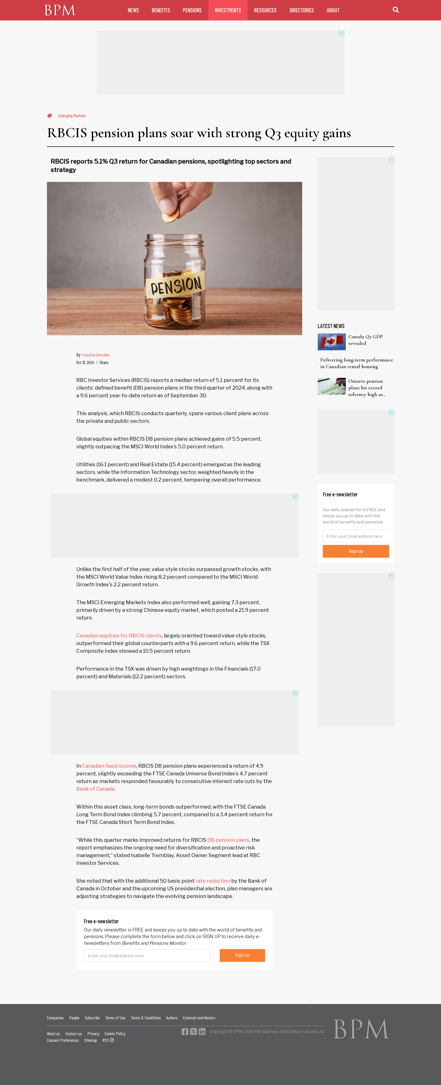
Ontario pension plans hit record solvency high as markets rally (365, 388)
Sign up (242, 955)
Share (104, 362)
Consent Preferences (63, 1040)
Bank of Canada (95, 789)
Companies (55, 1017)
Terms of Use (115, 1017)
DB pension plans (228, 840)
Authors (172, 1017)
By (93, 354)
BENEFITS (161, 10)
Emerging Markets (72, 115)
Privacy (93, 1033)
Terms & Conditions (146, 1017)
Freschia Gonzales (95, 354)
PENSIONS (192, 10)
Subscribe (92, 1017)
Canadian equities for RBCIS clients (119, 636)
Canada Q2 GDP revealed (365, 340)
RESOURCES (265, 10)
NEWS (133, 10)
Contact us (73, 1033)
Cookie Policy (115, 1033)
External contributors (199, 1017)
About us (53, 1033)
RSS (106, 1040)
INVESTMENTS (228, 10)
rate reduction (212, 881)
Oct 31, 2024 (85, 362)
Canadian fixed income (109, 766)
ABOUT (333, 10)
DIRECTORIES (302, 10)
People (74, 1017)
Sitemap (90, 1040)
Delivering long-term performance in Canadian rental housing (356, 363)
